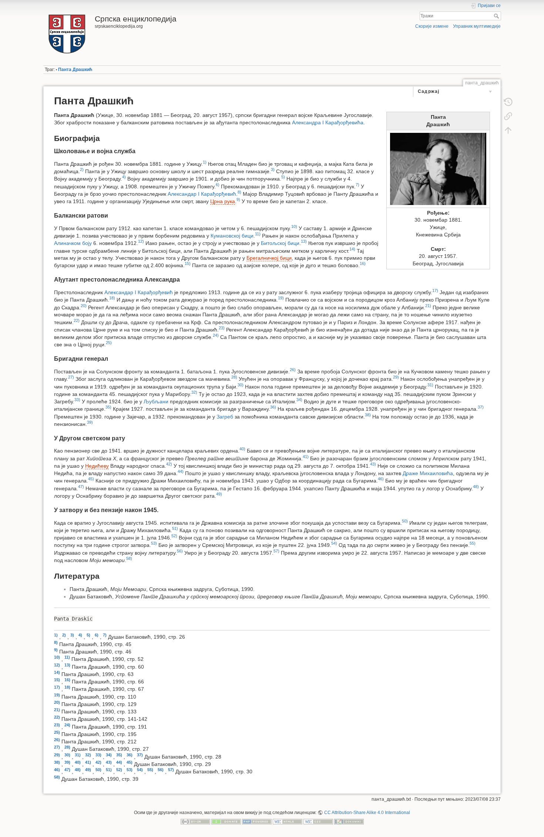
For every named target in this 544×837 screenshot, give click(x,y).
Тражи (497, 16)
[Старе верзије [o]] (508, 102)
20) (84, 305)
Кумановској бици (232, 236)
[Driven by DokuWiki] (349, 821)
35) (108, 407)
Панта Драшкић (75, 69)
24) (216, 335)
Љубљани (156, 401)
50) (405, 521)
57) (276, 551)
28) (234, 377)
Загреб (224, 416)
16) (363, 263)
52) (174, 536)
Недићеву (97, 466)
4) (124, 177)
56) (180, 551)
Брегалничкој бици (269, 258)
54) (334, 543)
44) (181, 471)
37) (481, 407)
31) (430, 385)
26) (293, 369)
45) (91, 479)
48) (476, 486)
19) (281, 298)
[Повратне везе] (508, 116)
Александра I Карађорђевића (327, 122)
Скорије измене (432, 26)
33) (77, 399)
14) (352, 249)
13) (304, 241)
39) (90, 422)
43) (373, 464)
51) (175, 528)
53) (154, 543)
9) (238, 199)
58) (129, 558)
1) (204, 162)
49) (219, 494)
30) (241, 385)
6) (217, 184)
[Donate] (226, 821)
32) (194, 392)
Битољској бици (280, 243)
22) (77, 320)
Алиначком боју (73, 243)
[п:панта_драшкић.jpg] (438, 169)
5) (283, 177)
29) (396, 377)
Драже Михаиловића (428, 473)
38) (368, 415)
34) (299, 399)
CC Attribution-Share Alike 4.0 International (367, 812)
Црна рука (222, 201)
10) (294, 226)
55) (473, 543)
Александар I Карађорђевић (202, 194)
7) (357, 184)
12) (141, 241)
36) (273, 407)
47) (81, 486)
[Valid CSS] (318, 821)
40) (242, 449)
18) (112, 298)
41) (306, 456)
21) (428, 305)
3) (273, 169)
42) (169, 464)
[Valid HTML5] (287, 821)
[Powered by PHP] (257, 821)
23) (222, 328)
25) (109, 342)
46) (381, 479)
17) (435, 290)
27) (71, 377)
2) (82, 169)
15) (188, 263)
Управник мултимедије (477, 26)
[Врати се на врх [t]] (508, 130)
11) (258, 234)
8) (239, 192)
